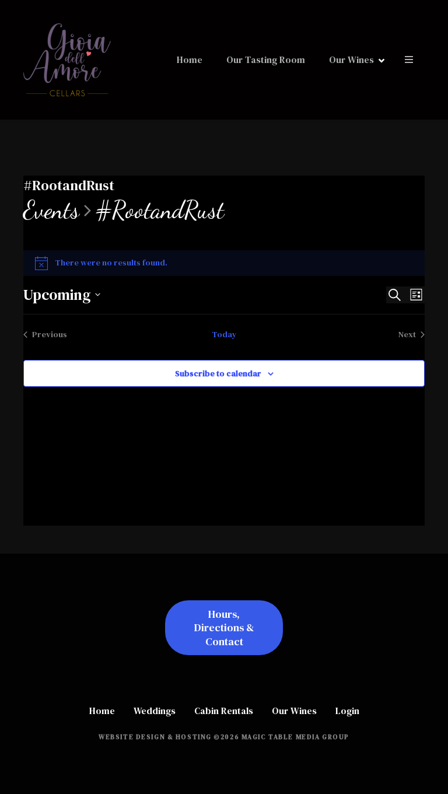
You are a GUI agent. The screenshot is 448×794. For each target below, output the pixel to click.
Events (51, 210)
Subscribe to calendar (218, 373)
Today (224, 334)
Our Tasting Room (265, 59)
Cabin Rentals (223, 710)
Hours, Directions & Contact (224, 628)
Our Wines (351, 59)
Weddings (155, 710)
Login (347, 710)
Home (189, 59)
